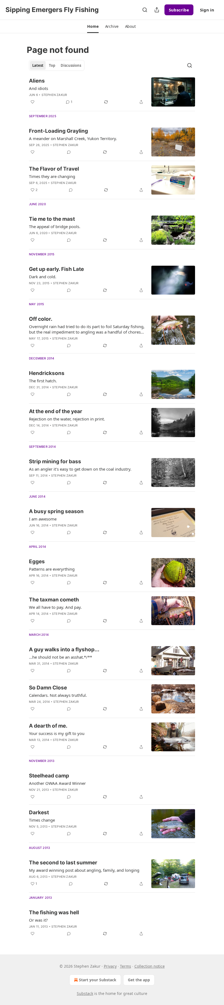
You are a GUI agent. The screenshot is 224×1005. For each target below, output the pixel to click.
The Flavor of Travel (54, 169)
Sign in (207, 10)
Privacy (110, 966)
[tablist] (56, 65)
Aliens (37, 81)
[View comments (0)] (68, 152)
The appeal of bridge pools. (54, 226)
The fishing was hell (54, 912)
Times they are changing (52, 176)
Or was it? (38, 920)
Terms (125, 966)
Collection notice (149, 966)
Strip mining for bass (55, 461)
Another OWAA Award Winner (57, 783)
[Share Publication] (156, 9)
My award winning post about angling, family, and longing (84, 870)
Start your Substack (97, 979)
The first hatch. (43, 380)
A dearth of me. (48, 726)
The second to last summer (63, 862)
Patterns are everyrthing (52, 569)
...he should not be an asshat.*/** (60, 657)
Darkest (39, 812)
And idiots (38, 88)
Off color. (40, 319)
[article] (112, 92)
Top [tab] (52, 65)
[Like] (32, 102)
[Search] (144, 9)
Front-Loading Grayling (58, 131)
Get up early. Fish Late (56, 269)
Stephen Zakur (54, 95)
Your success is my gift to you (56, 733)
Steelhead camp (49, 776)
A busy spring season (56, 511)
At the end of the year (55, 411)
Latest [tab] (37, 65)
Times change (42, 820)
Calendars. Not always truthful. (58, 695)
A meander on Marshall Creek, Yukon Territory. (73, 138)
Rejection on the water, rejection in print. (67, 419)
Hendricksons (46, 373)
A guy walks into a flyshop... (64, 649)
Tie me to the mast (52, 219)
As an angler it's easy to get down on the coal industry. (80, 469)
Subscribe (179, 10)
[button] (93, 26)
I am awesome (43, 519)
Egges (37, 561)
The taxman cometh (54, 600)
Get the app (139, 979)
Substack (85, 993)
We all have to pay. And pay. (55, 607)
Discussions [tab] (71, 65)
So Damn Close (48, 688)
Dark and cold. (42, 276)
